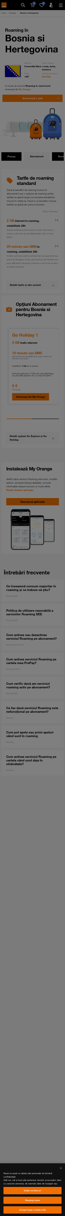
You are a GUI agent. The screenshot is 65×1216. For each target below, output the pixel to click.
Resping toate (32, 1200)
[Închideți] (61, 1168)
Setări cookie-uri (32, 1190)
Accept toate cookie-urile (32, 1209)
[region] (32, 1189)
